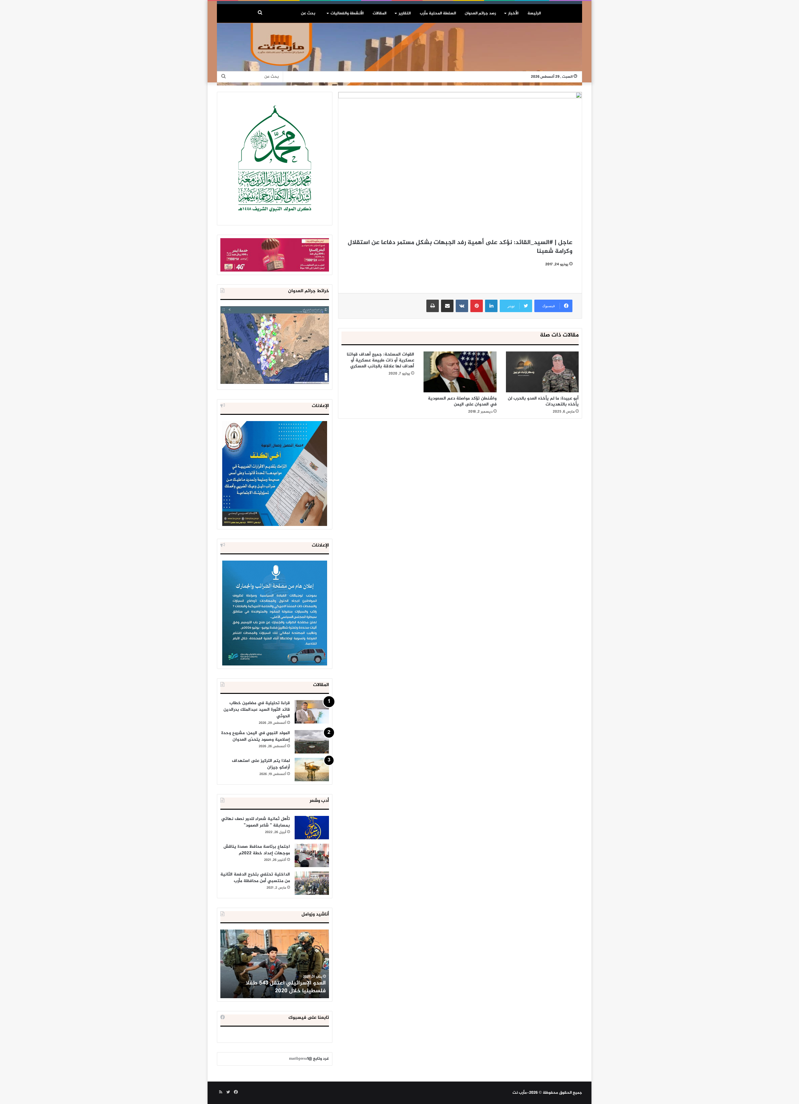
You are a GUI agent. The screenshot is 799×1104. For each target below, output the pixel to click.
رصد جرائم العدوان (480, 13)
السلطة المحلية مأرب (438, 13)
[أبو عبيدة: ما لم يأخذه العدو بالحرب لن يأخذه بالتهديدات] (542, 372)
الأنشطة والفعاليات (347, 13)
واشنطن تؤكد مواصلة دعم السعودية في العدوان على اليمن (462, 401)
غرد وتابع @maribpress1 (309, 1058)
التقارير (405, 13)
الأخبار (513, 13)
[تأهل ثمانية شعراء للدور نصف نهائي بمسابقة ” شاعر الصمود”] (312, 827)
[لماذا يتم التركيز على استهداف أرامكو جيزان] (312, 769)
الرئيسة (534, 13)
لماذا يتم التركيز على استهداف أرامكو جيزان (261, 764)
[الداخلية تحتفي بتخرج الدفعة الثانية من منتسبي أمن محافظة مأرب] (312, 883)
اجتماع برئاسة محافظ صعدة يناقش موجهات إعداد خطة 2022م (256, 850)
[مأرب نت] (399, 54)
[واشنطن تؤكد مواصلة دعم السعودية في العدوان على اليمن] (460, 372)
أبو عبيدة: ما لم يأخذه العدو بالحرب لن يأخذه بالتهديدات (543, 401)
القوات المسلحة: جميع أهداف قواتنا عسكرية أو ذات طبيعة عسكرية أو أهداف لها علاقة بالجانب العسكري (380, 360)
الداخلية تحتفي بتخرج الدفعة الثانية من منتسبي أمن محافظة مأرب (255, 878)
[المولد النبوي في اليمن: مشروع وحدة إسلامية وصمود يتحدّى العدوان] (312, 741)
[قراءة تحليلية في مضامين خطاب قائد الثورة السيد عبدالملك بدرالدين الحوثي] (312, 712)
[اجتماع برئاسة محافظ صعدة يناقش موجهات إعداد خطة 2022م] (312, 855)
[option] (274, 964)
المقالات (379, 13)
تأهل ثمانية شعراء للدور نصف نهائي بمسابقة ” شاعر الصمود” (255, 822)
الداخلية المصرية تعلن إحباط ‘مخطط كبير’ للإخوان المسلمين (275, 987)
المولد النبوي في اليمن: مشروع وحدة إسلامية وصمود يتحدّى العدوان (255, 736)
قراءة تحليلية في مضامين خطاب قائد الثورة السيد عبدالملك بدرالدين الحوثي (256, 709)
